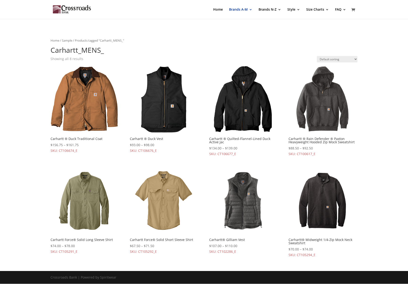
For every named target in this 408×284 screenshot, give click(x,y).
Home (218, 10)
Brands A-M (238, 10)
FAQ (338, 10)
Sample (67, 40)
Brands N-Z (267, 10)
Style (291, 10)
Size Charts (315, 10)
